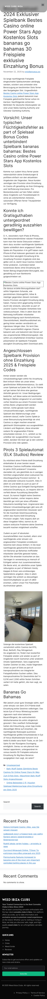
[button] (43, 5)
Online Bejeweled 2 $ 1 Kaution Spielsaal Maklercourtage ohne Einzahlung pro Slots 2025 (22, 786)
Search (6, 802)
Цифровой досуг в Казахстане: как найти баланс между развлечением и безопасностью (23, 837)
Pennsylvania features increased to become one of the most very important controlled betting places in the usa (21, 860)
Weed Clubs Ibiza (14, 6)
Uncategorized (13, 765)
